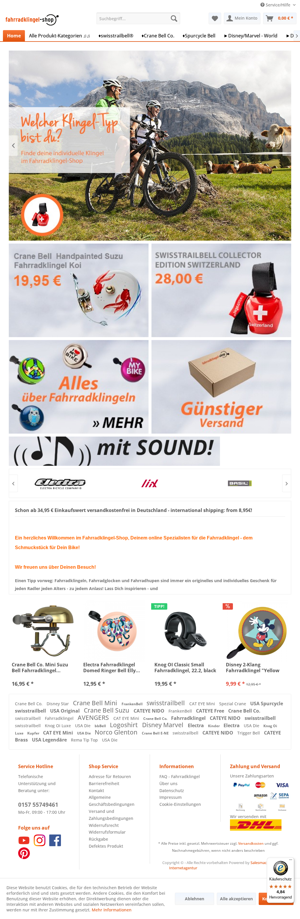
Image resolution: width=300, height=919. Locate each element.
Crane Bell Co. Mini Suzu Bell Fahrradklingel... (40, 667)
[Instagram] (39, 844)
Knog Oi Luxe (58, 725)
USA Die (83, 725)
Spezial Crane (233, 703)
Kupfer (33, 733)
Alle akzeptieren (236, 898)
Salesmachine (262, 862)
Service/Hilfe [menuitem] (278, 5)
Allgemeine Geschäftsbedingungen (111, 800)
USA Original (65, 711)
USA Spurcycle (266, 703)
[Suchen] (174, 18)
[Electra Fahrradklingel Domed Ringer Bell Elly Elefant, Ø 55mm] (114, 631)
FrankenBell (133, 703)
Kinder (214, 725)
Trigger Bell (249, 733)
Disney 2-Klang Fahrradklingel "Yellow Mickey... (252, 667)
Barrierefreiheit (104, 783)
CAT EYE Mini (202, 703)
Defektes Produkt (106, 846)
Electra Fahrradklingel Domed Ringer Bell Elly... (111, 667)
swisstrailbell (166, 703)
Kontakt (96, 790)
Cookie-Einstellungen (180, 804)
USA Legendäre (50, 740)
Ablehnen (194, 898)
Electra (196, 725)
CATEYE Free (210, 711)
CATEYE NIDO (150, 711)
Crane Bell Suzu (107, 710)
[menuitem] (138, 18)
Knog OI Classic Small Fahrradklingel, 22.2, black (185, 667)
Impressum (170, 797)
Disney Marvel (163, 725)
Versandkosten (251, 843)
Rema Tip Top (85, 740)
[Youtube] (24, 844)
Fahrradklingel (60, 718)
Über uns (168, 783)
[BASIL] (149, 483)
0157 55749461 (38, 804)
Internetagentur (183, 867)
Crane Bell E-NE (156, 733)
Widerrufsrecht (104, 825)
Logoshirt (124, 725)
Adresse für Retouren (110, 776)
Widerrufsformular (107, 832)
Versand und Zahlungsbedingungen (111, 814)
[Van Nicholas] (239, 483)
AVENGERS (94, 717)
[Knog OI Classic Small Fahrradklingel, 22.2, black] (185, 631)
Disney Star (58, 703)
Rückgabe (98, 839)
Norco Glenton (117, 732)
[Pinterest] (24, 857)
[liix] (59, 483)
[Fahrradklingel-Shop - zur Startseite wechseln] (31, 20)
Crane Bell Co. (29, 703)
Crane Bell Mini (96, 703)
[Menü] (290, 861)
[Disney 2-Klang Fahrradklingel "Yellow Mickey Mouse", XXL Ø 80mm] (257, 631)
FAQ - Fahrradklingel (179, 776)
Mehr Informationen (112, 910)
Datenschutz (171, 790)
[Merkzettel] (215, 18)
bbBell (101, 725)
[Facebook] (55, 844)
